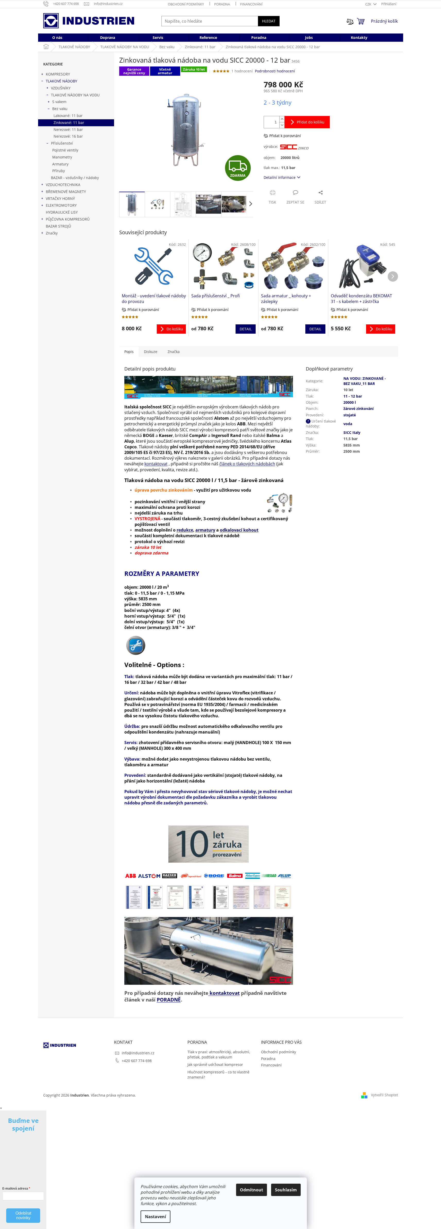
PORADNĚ (169, 999)
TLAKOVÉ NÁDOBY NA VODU (75, 94)
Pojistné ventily (65, 150)
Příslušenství (62, 143)
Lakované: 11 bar (68, 115)
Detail (246, 328)
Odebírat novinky (23, 1215)
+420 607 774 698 (137, 1060)
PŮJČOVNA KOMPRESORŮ (68, 219)
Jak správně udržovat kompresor (215, 1064)
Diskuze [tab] (150, 351)
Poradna (222, 4)
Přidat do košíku (310, 122)
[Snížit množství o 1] (281, 125)
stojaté (349, 415)
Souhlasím (286, 1190)
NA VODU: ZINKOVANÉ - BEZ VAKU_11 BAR (364, 381)
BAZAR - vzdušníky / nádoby (75, 177)
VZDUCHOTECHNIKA (63, 184)
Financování (251, 4)
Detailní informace (280, 177)
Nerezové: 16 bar (68, 136)
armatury (205, 530)
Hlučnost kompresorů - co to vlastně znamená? (218, 1074)
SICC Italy (351, 432)
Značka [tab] (174, 351)
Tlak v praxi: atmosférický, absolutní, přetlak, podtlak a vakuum (218, 1054)
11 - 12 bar (352, 396)
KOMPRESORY (58, 74)
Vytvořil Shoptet (384, 1094)
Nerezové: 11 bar (68, 129)
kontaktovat (156, 464)
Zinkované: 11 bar (69, 122)
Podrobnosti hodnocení (275, 71)
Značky (52, 233)
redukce (185, 530)
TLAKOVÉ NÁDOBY (61, 81)
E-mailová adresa (15, 1188)
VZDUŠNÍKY (61, 88)
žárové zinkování (358, 408)
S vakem (59, 101)
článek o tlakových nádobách (247, 464)
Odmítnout (251, 1190)
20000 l (349, 402)
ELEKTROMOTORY (61, 205)
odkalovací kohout (239, 530)
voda (347, 423)
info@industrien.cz (138, 1052)
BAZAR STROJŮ (58, 226)
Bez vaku (59, 108)
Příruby (58, 170)
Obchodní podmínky (186, 4)
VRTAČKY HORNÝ (60, 198)
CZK (368, 4)
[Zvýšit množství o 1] (281, 119)
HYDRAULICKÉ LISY (62, 212)
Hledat (268, 21)
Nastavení (155, 1216)
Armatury (60, 164)
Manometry (62, 157)
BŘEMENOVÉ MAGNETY (66, 191)
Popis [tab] (129, 351)
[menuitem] (57, 37)
